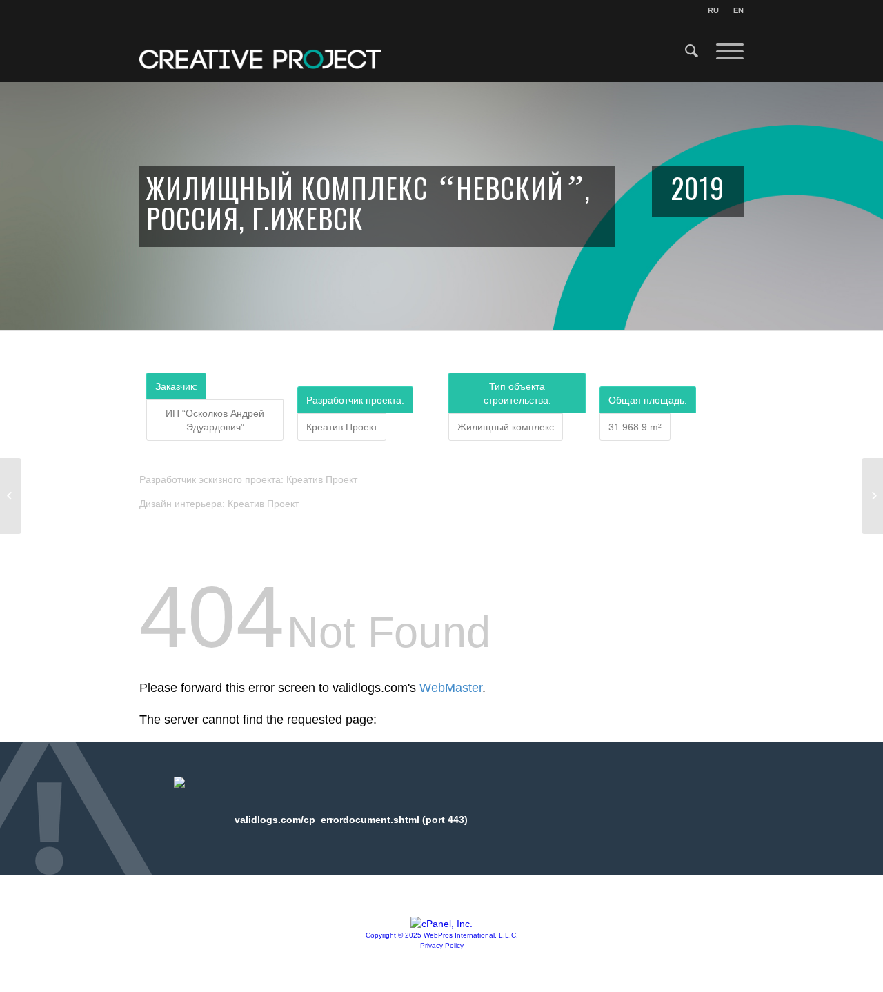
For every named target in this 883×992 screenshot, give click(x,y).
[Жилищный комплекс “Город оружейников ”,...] (10, 496)
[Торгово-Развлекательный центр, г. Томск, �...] (872, 496)
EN (738, 10)
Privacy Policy (442, 945)
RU (713, 10)
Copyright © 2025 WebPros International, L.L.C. (442, 935)
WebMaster (450, 688)
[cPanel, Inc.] (441, 923)
